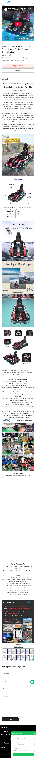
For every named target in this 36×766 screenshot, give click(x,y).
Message (5, 696)
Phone (4, 689)
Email (4, 681)
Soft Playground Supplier (5, 747)
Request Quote (18, 66)
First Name (5, 674)
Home (3, 5)
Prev (4, 24)
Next (32, 24)
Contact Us (18, 70)
